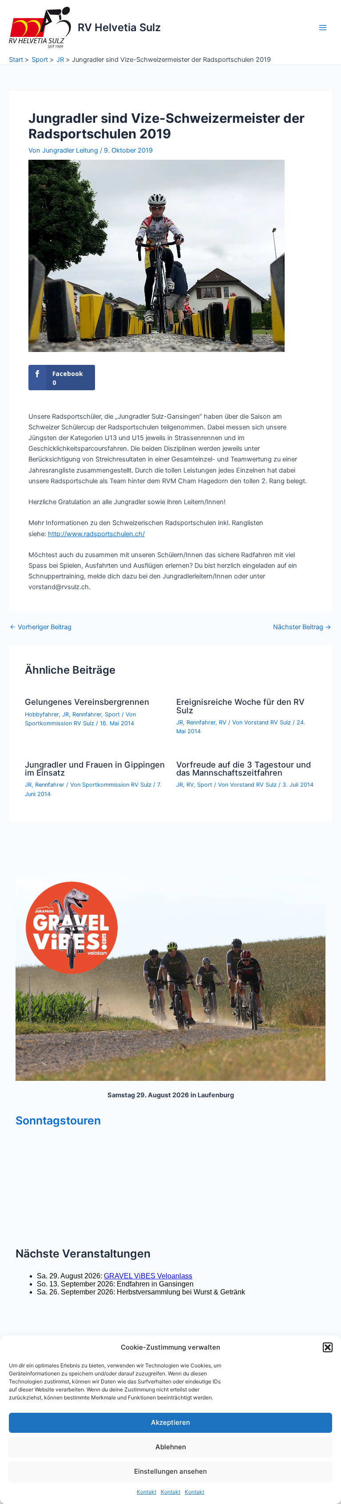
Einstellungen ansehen (170, 1471)
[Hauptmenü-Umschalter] (322, 27)
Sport (112, 714)
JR (65, 714)
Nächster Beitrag (302, 627)
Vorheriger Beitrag (40, 627)
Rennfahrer (86, 714)
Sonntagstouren (58, 1120)
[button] (327, 1347)
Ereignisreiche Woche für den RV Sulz (240, 706)
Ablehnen (170, 1447)
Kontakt (146, 1491)
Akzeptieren (170, 1422)
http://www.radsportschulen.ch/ (96, 534)
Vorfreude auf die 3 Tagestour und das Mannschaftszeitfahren (243, 768)
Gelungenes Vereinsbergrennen (87, 702)
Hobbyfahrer (42, 714)
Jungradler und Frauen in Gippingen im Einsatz (95, 768)
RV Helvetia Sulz (119, 27)
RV (222, 722)
